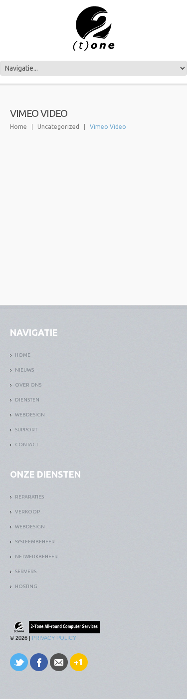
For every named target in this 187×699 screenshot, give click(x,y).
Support (26, 429)
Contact (26, 444)
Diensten (27, 399)
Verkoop (27, 511)
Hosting (26, 586)
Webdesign (30, 414)
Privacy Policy (54, 638)
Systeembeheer (35, 541)
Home (18, 126)
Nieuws (24, 370)
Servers (25, 571)
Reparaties (29, 496)
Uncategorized (58, 126)
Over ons (28, 385)
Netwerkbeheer (36, 556)
